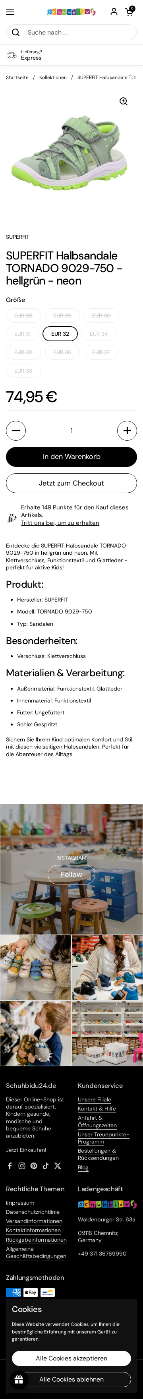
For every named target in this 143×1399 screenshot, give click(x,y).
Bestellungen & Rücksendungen (98, 1154)
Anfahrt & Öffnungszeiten (97, 1121)
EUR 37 (101, 352)
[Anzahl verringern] (16, 431)
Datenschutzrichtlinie (33, 1211)
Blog (83, 1167)
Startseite (17, 77)
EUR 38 (23, 370)
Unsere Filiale (94, 1099)
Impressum (20, 1202)
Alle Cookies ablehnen (71, 1379)
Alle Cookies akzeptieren (71, 1358)
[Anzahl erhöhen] (127, 431)
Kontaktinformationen (33, 1230)
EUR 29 (62, 315)
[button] (129, 12)
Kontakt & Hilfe (97, 1108)
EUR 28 (23, 315)
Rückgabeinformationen (36, 1239)
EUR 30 (101, 315)
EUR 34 (99, 333)
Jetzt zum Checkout (71, 483)
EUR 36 (62, 352)
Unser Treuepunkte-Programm (103, 1138)
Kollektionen (53, 77)
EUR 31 (22, 333)
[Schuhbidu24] (71, 12)
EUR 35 (23, 352)
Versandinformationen (34, 1221)
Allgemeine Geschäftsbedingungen (36, 1252)
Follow (71, 874)
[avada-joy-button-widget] (19, 1379)
